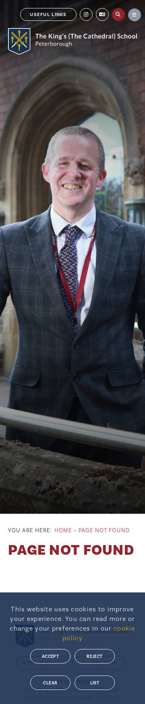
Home (63, 530)
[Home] (72, 41)
